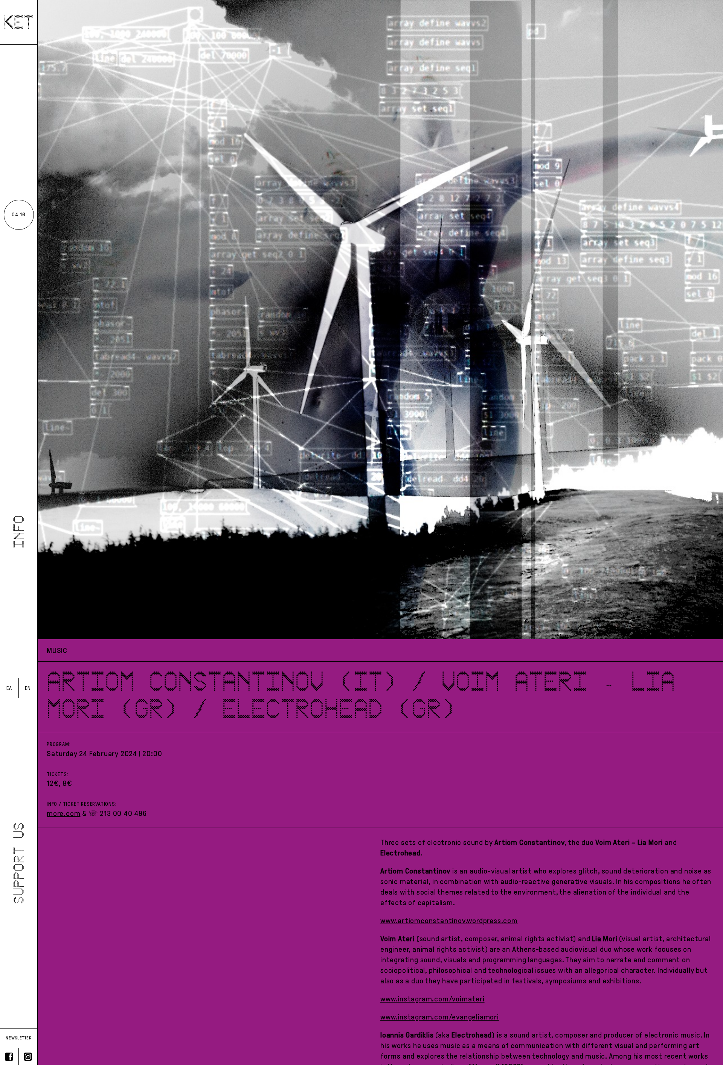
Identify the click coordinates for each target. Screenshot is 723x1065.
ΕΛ (9, 688)
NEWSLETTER (19, 1038)
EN (28, 688)
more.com (63, 813)
